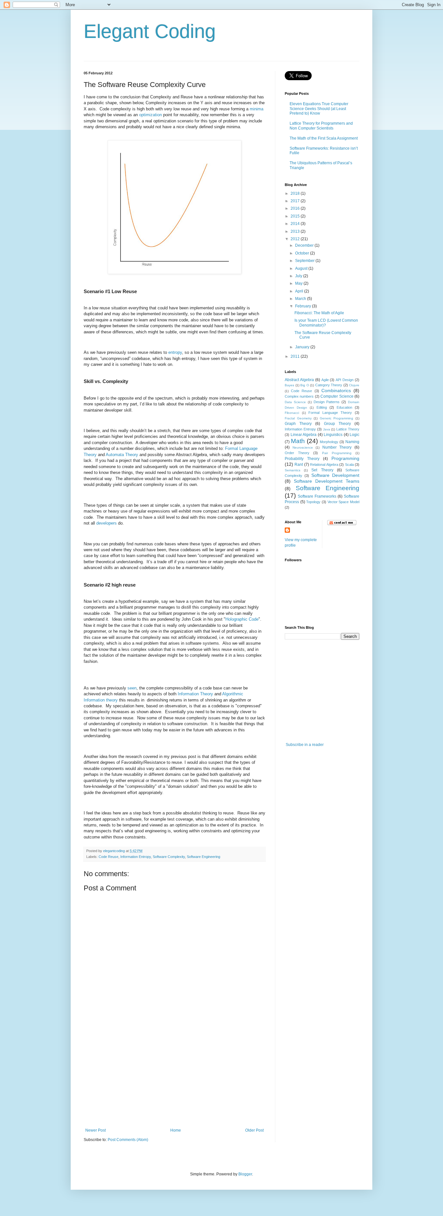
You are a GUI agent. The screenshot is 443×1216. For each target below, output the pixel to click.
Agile (325, 380)
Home (175, 1130)
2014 (296, 223)
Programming (345, 458)
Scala (349, 464)
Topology (313, 502)
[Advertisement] (174, 1079)
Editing (322, 407)
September (305, 260)
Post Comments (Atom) (128, 1139)
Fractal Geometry (298, 418)
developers (106, 523)
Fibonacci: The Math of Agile (319, 313)
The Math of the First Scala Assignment (324, 138)
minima (256, 108)
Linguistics (333, 434)
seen (132, 688)
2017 (296, 201)
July (299, 276)
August (301, 268)
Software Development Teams (326, 481)
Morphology (329, 442)
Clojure (354, 385)
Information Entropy (135, 857)
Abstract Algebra (299, 380)
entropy (175, 352)
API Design (344, 380)
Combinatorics (336, 390)
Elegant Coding (150, 31)
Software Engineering (203, 857)
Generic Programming (336, 418)
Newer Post (95, 1130)
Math (298, 441)
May (299, 283)
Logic (354, 434)
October (302, 253)
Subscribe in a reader (305, 744)
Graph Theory (298, 423)
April (299, 291)
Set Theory (322, 470)
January (302, 347)
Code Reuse (108, 857)
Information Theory (195, 693)
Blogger (245, 1174)
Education (344, 407)
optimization (150, 114)
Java (326, 429)
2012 (296, 239)
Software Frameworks (317, 496)
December (305, 245)
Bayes (289, 385)
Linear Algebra (304, 434)
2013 (296, 231)
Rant (298, 464)
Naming (352, 442)
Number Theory (337, 447)
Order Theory (297, 453)
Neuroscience (303, 447)
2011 (296, 356)
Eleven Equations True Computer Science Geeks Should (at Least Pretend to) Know (319, 109)
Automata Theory (122, 454)
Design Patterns (327, 402)
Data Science (295, 402)
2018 (296, 193)
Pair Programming (337, 453)
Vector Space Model (343, 502)
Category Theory (328, 385)
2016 (296, 208)
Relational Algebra (324, 464)
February (303, 306)
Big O (304, 385)
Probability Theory (302, 458)
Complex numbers (299, 396)
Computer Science (336, 396)
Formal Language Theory (330, 413)
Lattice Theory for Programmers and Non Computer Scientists (321, 125)
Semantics (292, 470)
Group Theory (337, 423)
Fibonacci (292, 413)
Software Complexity (169, 857)
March (301, 298)
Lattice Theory (347, 429)
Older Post (254, 1130)
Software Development (335, 475)
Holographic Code (241, 619)
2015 (296, 216)
